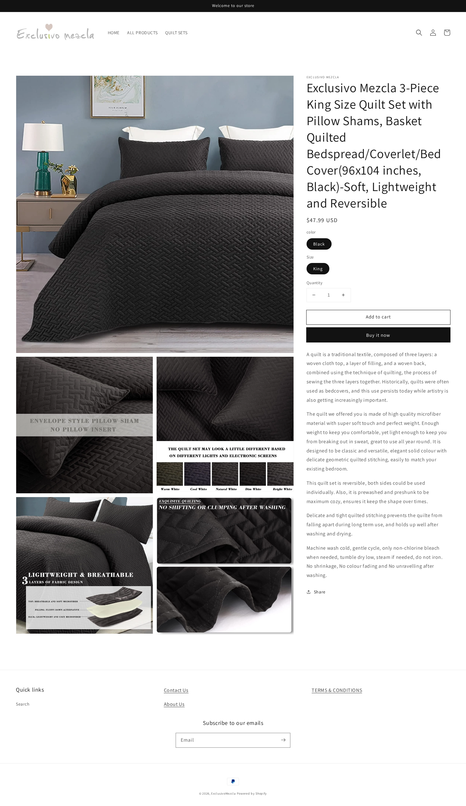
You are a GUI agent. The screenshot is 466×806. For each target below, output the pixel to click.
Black (319, 243)
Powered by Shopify (252, 793)
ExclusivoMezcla (223, 793)
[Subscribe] (283, 740)
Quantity (314, 282)
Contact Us (176, 690)
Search (23, 704)
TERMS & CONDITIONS (337, 690)
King (318, 269)
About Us (174, 704)
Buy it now (378, 335)
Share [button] (320, 592)
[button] (419, 33)
